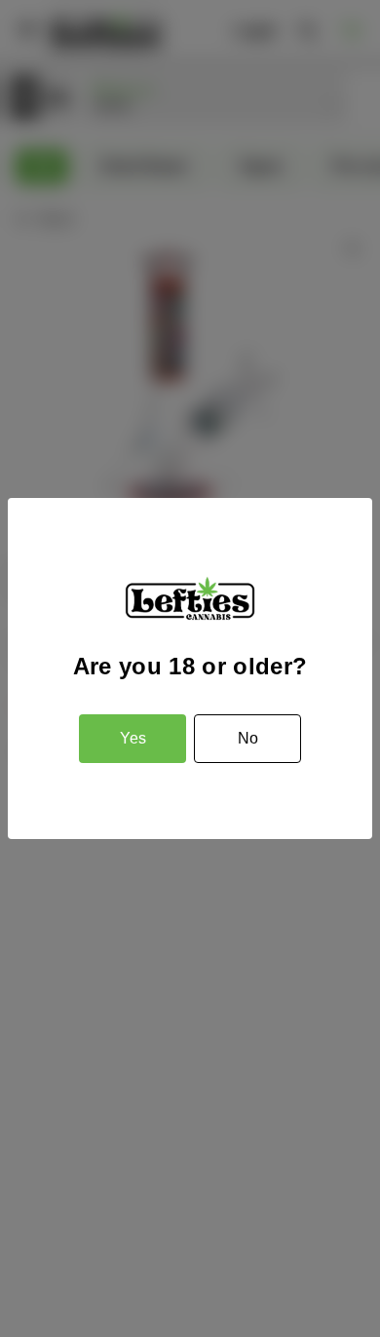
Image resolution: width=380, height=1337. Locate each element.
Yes (133, 738)
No (248, 738)
